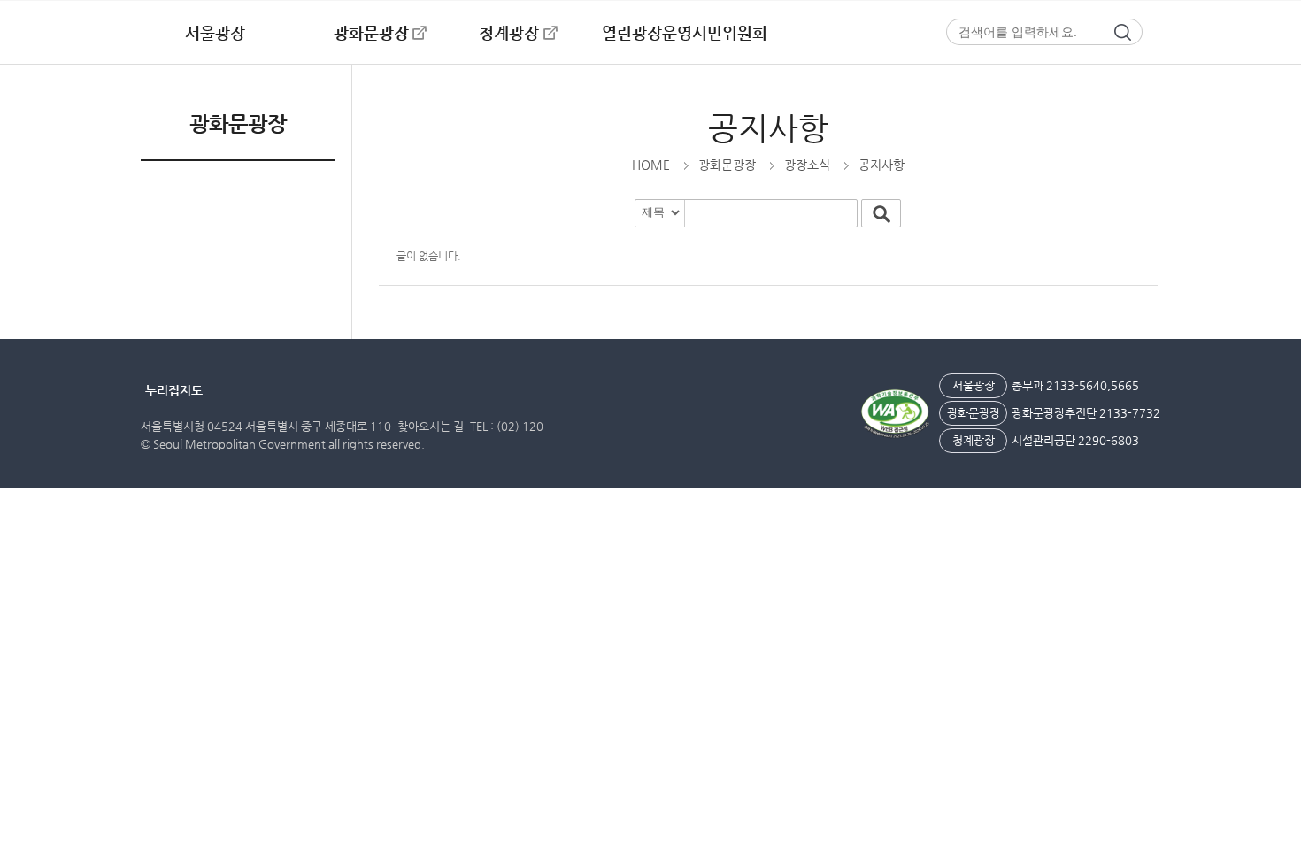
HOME (651, 165)
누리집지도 (174, 390)
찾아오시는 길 (430, 426)
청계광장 (509, 32)
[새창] (894, 414)
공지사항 (768, 128)
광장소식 (807, 165)
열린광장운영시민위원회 (684, 32)
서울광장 (215, 32)
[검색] (1128, 32)
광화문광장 (371, 32)
